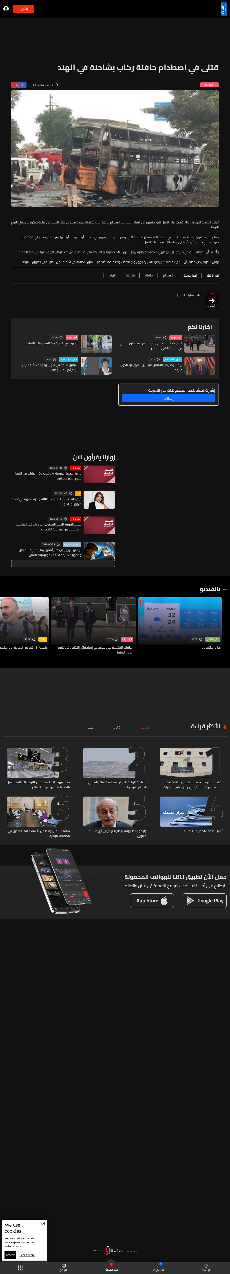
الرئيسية (206, 1269)
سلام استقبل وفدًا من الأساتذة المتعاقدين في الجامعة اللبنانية (39, 833)
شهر (90, 727)
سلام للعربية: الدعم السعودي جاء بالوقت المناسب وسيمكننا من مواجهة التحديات (48, 527)
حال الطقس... (211, 647)
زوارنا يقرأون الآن (94, 457)
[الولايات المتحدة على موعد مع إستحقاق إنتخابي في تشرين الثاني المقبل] (93, 626)
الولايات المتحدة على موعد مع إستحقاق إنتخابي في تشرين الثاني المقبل (150, 346)
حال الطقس (212, 639)
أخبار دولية (176, 338)
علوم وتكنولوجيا (72, 545)
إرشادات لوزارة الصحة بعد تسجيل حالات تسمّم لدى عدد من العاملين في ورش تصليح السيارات (193, 785)
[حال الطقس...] (180, 626)
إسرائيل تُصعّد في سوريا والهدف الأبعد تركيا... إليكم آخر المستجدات (48, 367)
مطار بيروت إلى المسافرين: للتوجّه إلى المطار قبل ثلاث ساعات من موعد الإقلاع (38, 785)
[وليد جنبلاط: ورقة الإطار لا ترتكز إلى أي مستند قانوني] (114, 817)
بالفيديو (210, 589)
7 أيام (117, 727)
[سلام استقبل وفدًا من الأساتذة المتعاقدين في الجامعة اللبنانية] (38, 817)
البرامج (63, 1269)
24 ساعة (146, 727)
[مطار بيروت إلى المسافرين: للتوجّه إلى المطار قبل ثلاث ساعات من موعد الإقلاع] (38, 769)
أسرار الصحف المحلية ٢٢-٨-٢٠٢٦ (202, 831)
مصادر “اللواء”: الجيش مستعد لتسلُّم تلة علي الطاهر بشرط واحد (117, 785)
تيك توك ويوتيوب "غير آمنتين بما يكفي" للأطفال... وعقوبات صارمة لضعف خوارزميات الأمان (49, 552)
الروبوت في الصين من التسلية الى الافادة (52, 343)
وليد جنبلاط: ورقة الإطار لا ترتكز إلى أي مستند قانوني (117, 833)
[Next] (5, 626)
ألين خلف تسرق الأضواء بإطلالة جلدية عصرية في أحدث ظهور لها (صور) (46, 501)
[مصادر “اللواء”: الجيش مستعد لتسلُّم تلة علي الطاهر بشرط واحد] (114, 769)
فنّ (78, 494)
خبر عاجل (76, 468)
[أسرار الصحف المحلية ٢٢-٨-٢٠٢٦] (191, 817)
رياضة (42, 639)
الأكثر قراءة (206, 726)
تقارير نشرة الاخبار (172, 360)
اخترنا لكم (200, 327)
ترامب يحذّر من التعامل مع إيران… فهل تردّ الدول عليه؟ (151, 367)
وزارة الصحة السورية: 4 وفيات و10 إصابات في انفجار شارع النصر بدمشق (47, 476)
